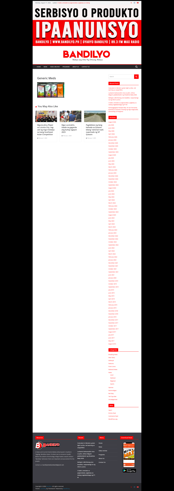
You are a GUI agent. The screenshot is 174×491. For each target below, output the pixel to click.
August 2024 (112, 188)
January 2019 (112, 308)
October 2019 (112, 284)
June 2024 (111, 194)
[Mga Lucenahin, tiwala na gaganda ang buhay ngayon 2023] (70, 112)
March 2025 (112, 167)
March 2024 (112, 203)
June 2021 (111, 275)
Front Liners (112, 366)
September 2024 (113, 185)
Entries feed (112, 413)
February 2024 (112, 206)
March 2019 (112, 302)
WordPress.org (112, 419)
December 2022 (113, 236)
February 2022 (112, 257)
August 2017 (112, 332)
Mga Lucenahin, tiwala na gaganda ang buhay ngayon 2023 (69, 128)
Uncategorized (112, 399)
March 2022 (112, 254)
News (45, 67)
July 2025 (111, 158)
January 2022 (112, 260)
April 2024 (111, 200)
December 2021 (113, 263)
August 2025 (112, 155)
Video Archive (55, 67)
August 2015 (112, 344)
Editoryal (111, 360)
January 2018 (112, 317)
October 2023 (112, 209)
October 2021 (112, 269)
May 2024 (111, 197)
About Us (75, 67)
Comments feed (113, 416)
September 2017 (113, 329)
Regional (113, 381)
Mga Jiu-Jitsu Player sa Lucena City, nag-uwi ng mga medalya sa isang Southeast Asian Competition (45, 130)
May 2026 (111, 131)
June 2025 (111, 161)
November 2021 (113, 266)
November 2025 (113, 146)
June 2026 (111, 128)
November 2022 (113, 239)
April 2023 (111, 224)
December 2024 (113, 176)
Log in (110, 410)
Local (111, 375)
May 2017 (111, 341)
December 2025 (113, 143)
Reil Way (111, 393)
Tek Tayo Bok (112, 396)
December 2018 (113, 311)
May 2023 (111, 221)
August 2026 (112, 122)
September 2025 (113, 152)
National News (112, 369)
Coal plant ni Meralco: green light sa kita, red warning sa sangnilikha (86, 445)
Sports (112, 384)
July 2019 (111, 290)
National (112, 378)
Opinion (110, 387)
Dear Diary (111, 357)
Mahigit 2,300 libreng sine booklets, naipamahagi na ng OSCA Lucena (86, 464)
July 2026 (111, 125)
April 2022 (111, 251)
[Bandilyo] (87, 6)
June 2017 (111, 338)
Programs (66, 67)
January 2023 (112, 233)
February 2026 (112, 137)
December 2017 (113, 320)
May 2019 (111, 296)
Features (111, 363)
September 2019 (113, 287)
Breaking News (113, 354)
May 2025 (111, 164)
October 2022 (112, 242)
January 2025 (112, 173)
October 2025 (112, 149)
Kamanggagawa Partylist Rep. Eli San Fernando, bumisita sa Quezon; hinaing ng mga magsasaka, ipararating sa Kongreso (123, 109)
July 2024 (111, 191)
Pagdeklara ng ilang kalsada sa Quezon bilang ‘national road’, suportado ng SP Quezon (95, 130)
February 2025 (112, 170)
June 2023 (111, 218)
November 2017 (113, 323)
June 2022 (111, 248)
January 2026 (112, 140)
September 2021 (113, 272)
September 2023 (113, 212)
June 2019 (111, 293)
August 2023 (112, 215)
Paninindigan (112, 390)
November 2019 (113, 281)
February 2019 (112, 305)
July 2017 (111, 335)
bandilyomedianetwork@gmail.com (53, 465)
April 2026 (111, 134)
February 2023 (112, 230)
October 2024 (112, 182)
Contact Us (86, 67)
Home (39, 67)
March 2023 (112, 227)
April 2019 (111, 299)
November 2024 (113, 179)
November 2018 (113, 314)
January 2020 (112, 278)
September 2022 (113, 245)
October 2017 (112, 326)
